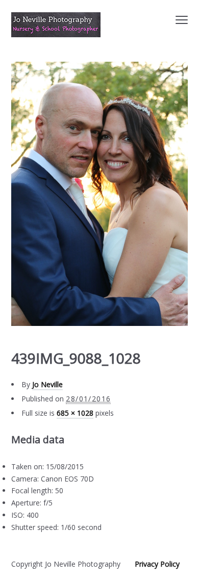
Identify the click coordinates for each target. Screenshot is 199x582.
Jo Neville (47, 384)
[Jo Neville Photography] (56, 24)
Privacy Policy (157, 564)
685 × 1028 (75, 413)
